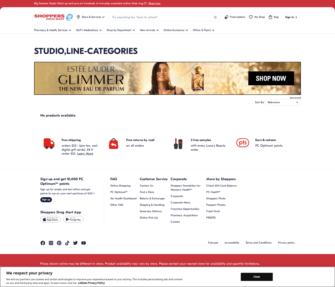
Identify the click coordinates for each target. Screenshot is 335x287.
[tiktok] (67, 243)
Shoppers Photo (215, 198)
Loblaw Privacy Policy (91, 283)
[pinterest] (59, 243)
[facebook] (42, 243)
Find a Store (147, 192)
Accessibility (231, 242)
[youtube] (83, 243)
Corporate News (180, 202)
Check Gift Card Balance (221, 185)
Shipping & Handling (152, 205)
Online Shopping (120, 185)
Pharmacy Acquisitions (184, 215)
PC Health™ (213, 192)
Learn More (85, 153)
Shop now (155, 3)
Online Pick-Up (149, 217)
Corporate (177, 196)
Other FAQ (116, 205)
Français (213, 242)
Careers (175, 221)
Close (256, 276)
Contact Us (146, 185)
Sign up (46, 199)
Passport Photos (215, 205)
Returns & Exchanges (152, 198)
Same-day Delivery (151, 211)
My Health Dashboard (123, 198)
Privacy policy (286, 242)
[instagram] (51, 243)
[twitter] (75, 243)
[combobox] (165, 17)
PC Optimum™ (119, 192)
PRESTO (211, 217)
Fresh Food (212, 211)
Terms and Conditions (259, 242)
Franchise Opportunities (185, 209)
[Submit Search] (215, 17)
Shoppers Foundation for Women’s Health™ (185, 187)
